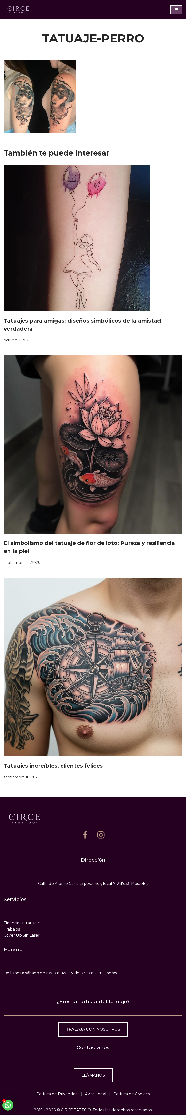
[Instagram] (100, 834)
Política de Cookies (131, 1094)
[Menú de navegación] (176, 9)
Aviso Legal (95, 1094)
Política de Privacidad (57, 1094)
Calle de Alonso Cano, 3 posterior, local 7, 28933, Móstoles (93, 883)
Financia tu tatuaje (22, 923)
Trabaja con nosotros (93, 1029)
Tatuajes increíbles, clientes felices (53, 765)
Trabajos (12, 929)
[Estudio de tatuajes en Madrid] (18, 9)
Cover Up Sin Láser (22, 935)
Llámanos (93, 1075)
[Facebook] (85, 834)
